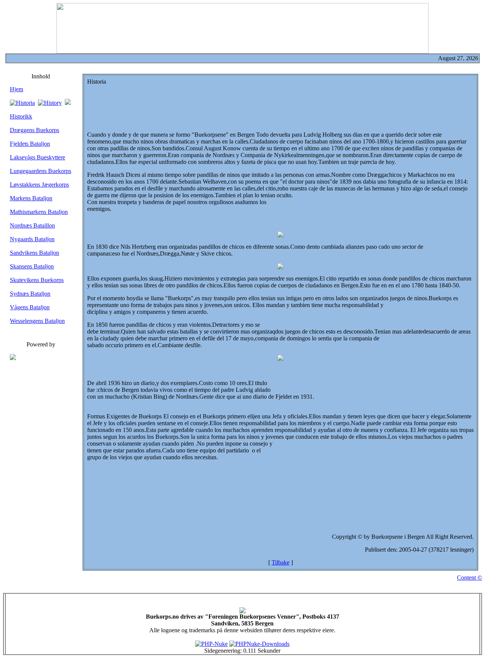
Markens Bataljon (31, 198)
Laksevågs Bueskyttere (37, 157)
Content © (469, 577)
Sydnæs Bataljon (30, 293)
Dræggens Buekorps (34, 130)
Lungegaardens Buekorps (40, 171)
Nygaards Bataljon (32, 239)
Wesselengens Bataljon (37, 321)
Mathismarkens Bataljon (39, 212)
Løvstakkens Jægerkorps (39, 184)
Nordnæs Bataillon (32, 225)
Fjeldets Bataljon (30, 143)
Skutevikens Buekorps (37, 280)
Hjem (16, 89)
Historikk (21, 116)
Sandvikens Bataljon (34, 252)
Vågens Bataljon (30, 307)
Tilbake (280, 562)
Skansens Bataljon (32, 266)
